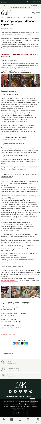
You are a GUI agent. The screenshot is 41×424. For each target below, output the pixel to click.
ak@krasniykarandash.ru (9, 281)
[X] (22, 343)
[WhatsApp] (24, 343)
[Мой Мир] (27, 343)
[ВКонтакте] (14, 343)
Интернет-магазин (8, 334)
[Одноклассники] (16, 343)
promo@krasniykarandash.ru (16, 258)
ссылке (19, 64)
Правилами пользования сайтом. (25, 407)
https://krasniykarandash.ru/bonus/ (13, 139)
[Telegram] (19, 343)
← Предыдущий (8, 354)
